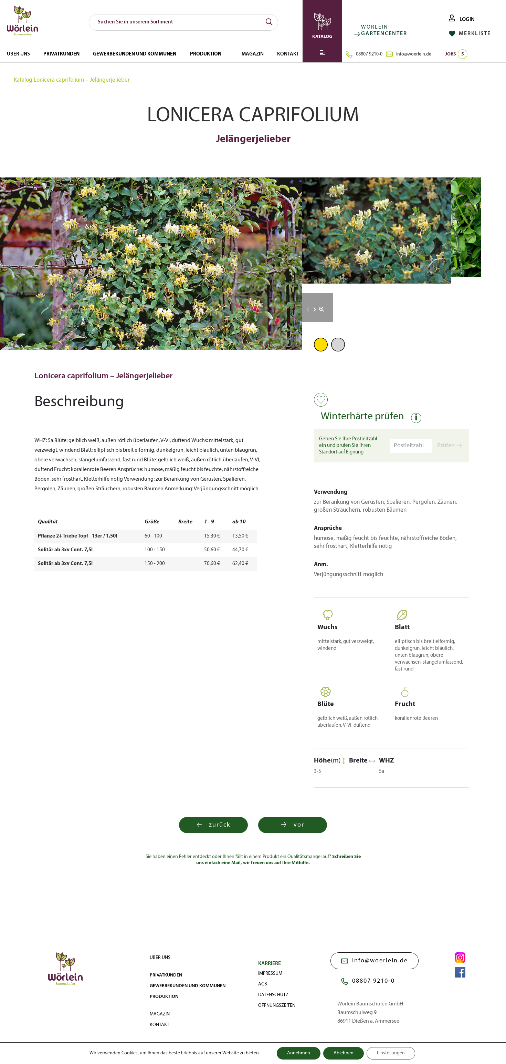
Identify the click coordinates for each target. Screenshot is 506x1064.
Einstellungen (391, 1053)
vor (299, 825)
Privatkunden (61, 54)
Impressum (270, 973)
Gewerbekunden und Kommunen (134, 54)
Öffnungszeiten (276, 1005)
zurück (219, 825)
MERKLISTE (474, 34)
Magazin (253, 54)
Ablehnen (344, 1053)
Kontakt (288, 54)
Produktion (205, 54)
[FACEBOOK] (460, 972)
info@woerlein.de (413, 54)
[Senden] (269, 22)
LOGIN (466, 19)
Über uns (18, 54)
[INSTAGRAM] (460, 957)
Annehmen (298, 1053)
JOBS (454, 54)
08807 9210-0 (369, 54)
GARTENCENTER (384, 34)
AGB (262, 984)
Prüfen (446, 445)
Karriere (269, 963)
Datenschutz (273, 995)
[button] (314, 309)
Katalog (23, 80)
